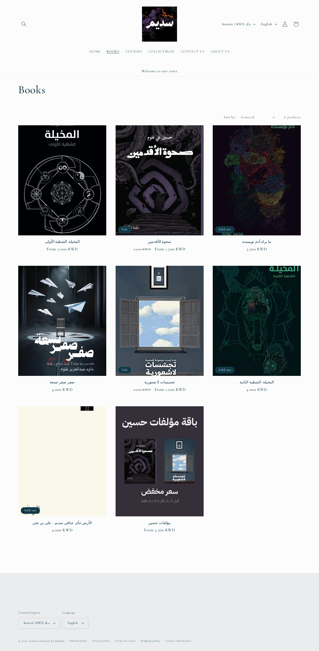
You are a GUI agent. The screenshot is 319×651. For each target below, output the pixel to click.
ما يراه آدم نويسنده (256, 242)
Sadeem (34, 641)
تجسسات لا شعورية (159, 382)
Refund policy (78, 640)
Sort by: (230, 117)
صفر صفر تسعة (62, 382)
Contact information (178, 640)
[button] (23, 24)
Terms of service (125, 640)
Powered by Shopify (52, 641)
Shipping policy (150, 640)
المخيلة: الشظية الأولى (62, 242)
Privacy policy (101, 640)
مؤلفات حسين (159, 523)
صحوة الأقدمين (159, 242)
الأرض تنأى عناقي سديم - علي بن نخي (62, 523)
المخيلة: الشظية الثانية (257, 382)
